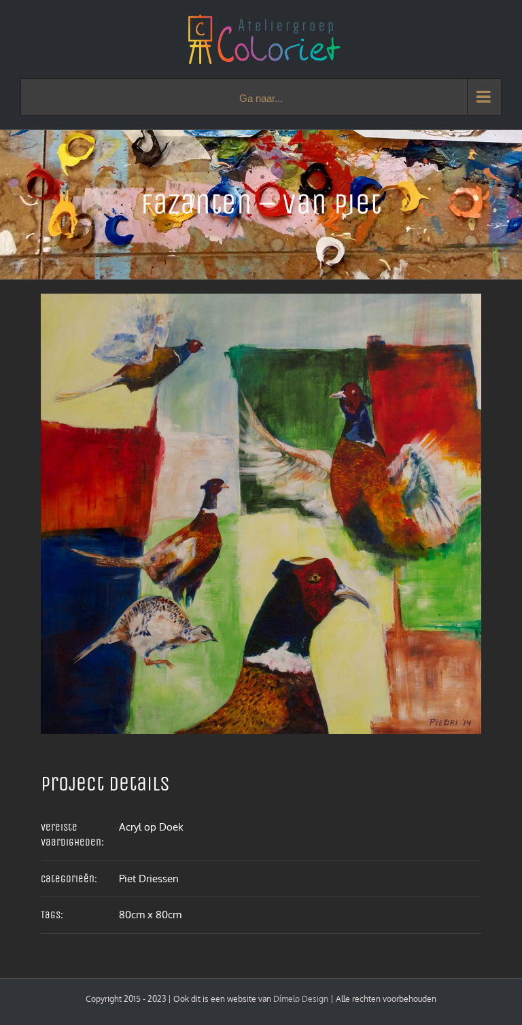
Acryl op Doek (151, 826)
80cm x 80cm (150, 914)
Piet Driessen (149, 878)
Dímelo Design (300, 999)
